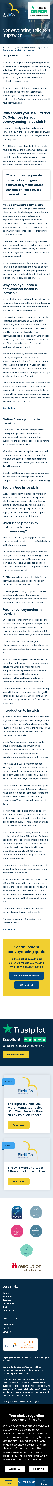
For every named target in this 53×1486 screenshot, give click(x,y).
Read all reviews (15, 1054)
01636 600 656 (26, 1482)
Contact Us (8, 1310)
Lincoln (6, 1328)
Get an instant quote (26, 975)
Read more (18, 1125)
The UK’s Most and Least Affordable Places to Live (26, 1170)
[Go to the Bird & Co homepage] (11, 11)
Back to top (9, 408)
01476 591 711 (27, 985)
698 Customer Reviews (27, 1347)
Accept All (15, 1468)
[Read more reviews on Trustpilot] (39, 7)
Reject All (38, 1468)
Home (5, 47)
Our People (8, 1303)
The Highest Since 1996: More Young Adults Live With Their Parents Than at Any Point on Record (25, 1109)
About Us (7, 1296)
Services (7, 1300)
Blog (5, 1307)
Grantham (8, 1324)
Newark (7, 1331)
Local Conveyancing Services (36, 47)
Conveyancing (16, 47)
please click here (33, 1459)
